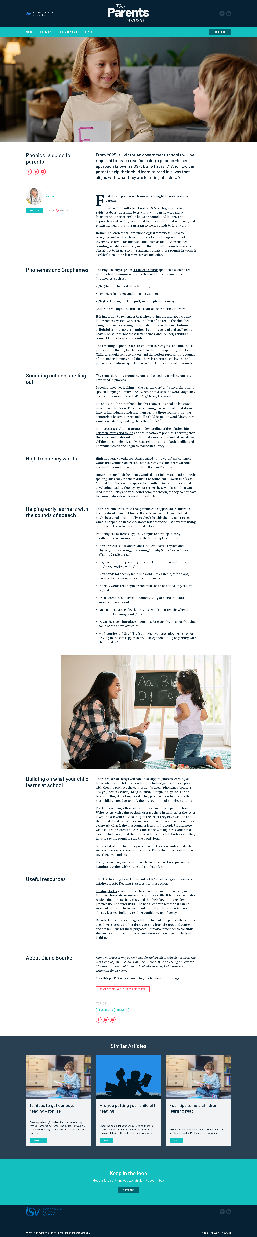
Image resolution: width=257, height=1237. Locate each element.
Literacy (121, 1009)
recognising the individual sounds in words (159, 246)
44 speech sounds (145, 269)
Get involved (46, 32)
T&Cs (205, 1233)
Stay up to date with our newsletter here (122, 989)
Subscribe (220, 32)
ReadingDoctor (106, 891)
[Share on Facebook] (29, 172)
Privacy (215, 1233)
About (29, 32)
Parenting (104, 1009)
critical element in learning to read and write (130, 254)
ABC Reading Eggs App (118, 879)
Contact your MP (69, 32)
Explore (89, 32)
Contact (226, 1233)
